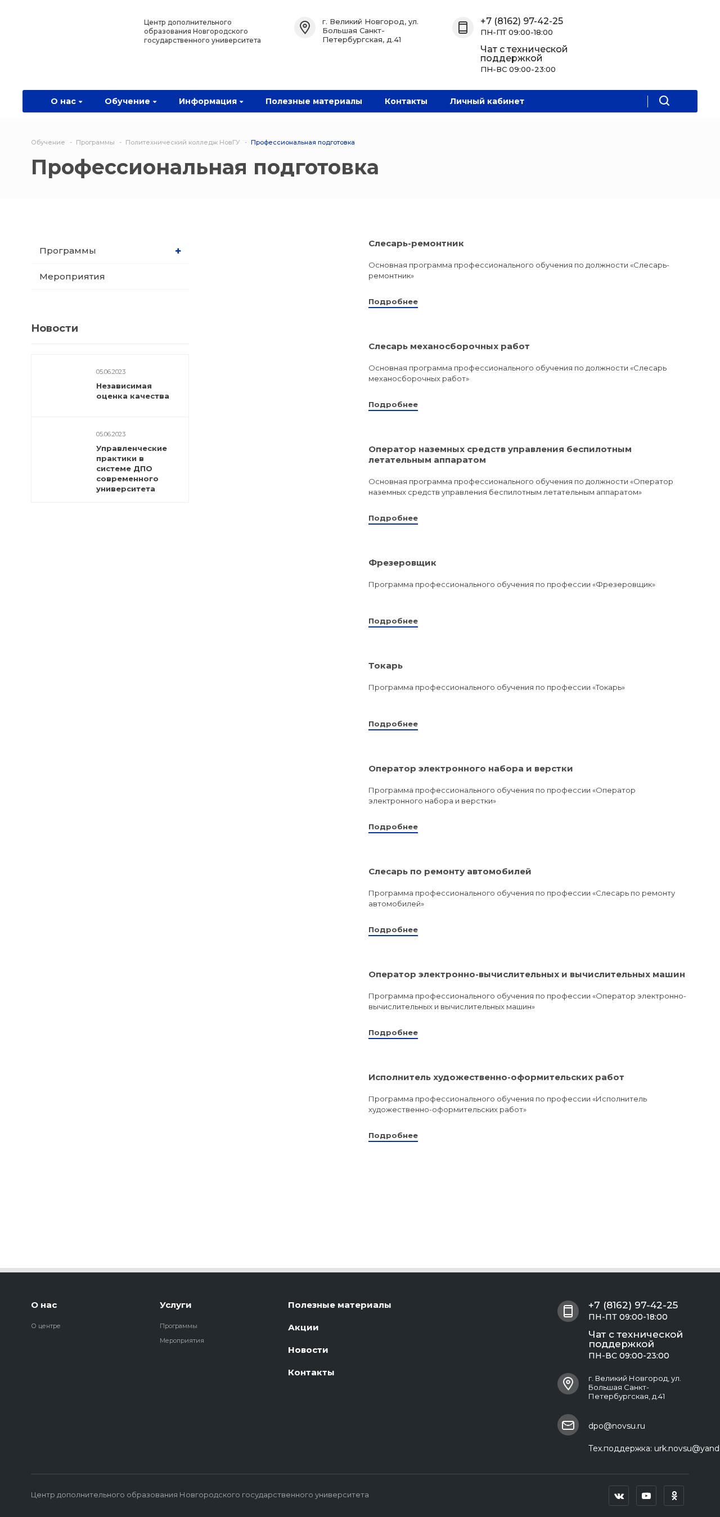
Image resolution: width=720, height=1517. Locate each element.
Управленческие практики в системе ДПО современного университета (131, 468)
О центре (46, 1326)
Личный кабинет (487, 101)
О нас (63, 101)
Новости (308, 1349)
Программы (67, 250)
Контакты (406, 101)
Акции (303, 1327)
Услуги (176, 1304)
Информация (208, 101)
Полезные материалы (314, 101)
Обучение (127, 101)
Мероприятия (72, 276)
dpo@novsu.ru (616, 1426)
